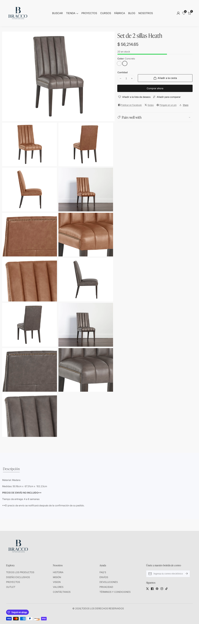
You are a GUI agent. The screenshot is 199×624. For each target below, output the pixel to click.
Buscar (57, 13)
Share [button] (185, 105)
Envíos (104, 577)
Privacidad (106, 586)
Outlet (10, 586)
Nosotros (145, 13)
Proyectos (89, 13)
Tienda (70, 13)
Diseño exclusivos (18, 577)
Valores (58, 586)
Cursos (105, 13)
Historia (58, 572)
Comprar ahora (155, 88)
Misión (57, 577)
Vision (57, 582)
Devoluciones (109, 582)
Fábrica (119, 13)
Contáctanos (62, 591)
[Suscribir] (186, 574)
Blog (131, 13)
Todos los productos (20, 572)
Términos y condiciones (115, 591)
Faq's (103, 572)
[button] (154, 117)
